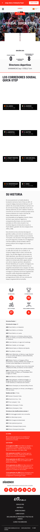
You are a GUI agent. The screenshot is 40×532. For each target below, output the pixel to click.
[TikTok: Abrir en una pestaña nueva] (20, 490)
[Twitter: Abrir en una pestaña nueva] (11, 490)
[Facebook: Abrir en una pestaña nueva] (6, 490)
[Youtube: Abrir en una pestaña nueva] (29, 490)
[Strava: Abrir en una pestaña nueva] (25, 490)
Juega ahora (33, 2)
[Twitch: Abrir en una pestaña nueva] (34, 490)
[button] (35, 9)
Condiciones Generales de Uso (12, 528)
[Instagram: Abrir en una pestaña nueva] (15, 490)
